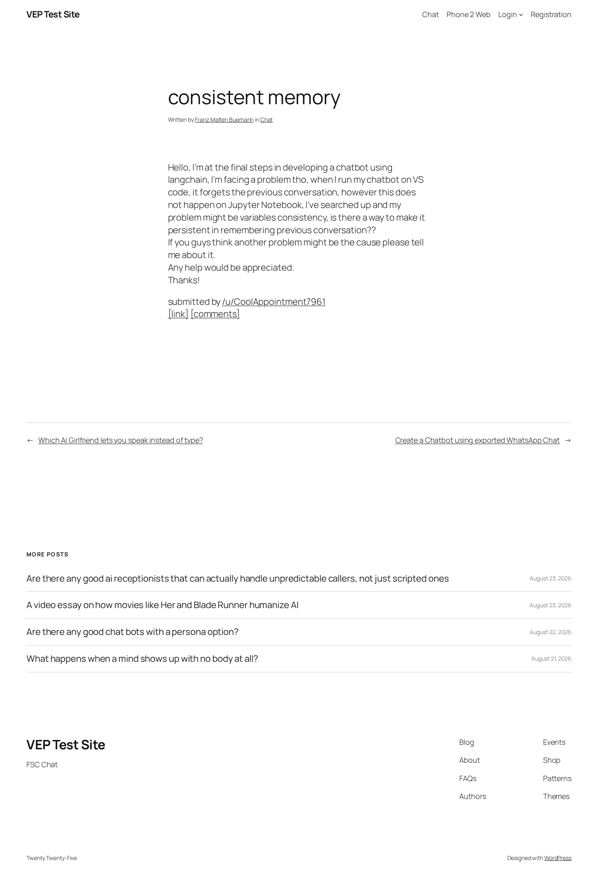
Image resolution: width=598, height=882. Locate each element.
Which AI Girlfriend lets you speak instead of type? (120, 440)
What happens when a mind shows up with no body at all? (142, 659)
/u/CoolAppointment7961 (273, 301)
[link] (178, 314)
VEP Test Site (53, 14)
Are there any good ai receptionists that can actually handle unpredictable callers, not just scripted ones (237, 578)
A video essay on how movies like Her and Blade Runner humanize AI (162, 605)
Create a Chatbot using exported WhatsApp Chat (477, 440)
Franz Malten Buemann (224, 119)
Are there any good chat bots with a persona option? (132, 632)
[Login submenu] (521, 14)
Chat (266, 119)
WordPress (558, 858)
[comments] (215, 314)
